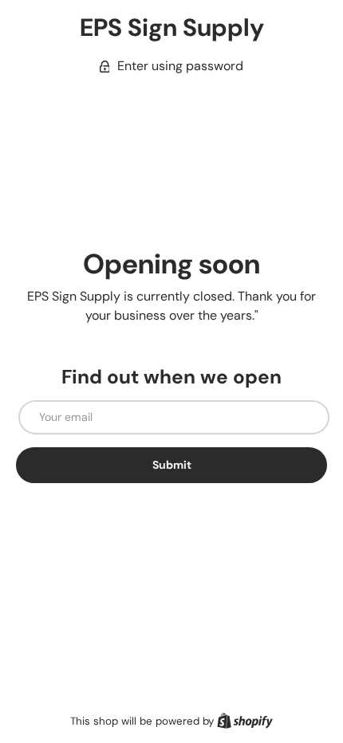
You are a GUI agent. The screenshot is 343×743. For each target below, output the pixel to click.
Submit (171, 465)
